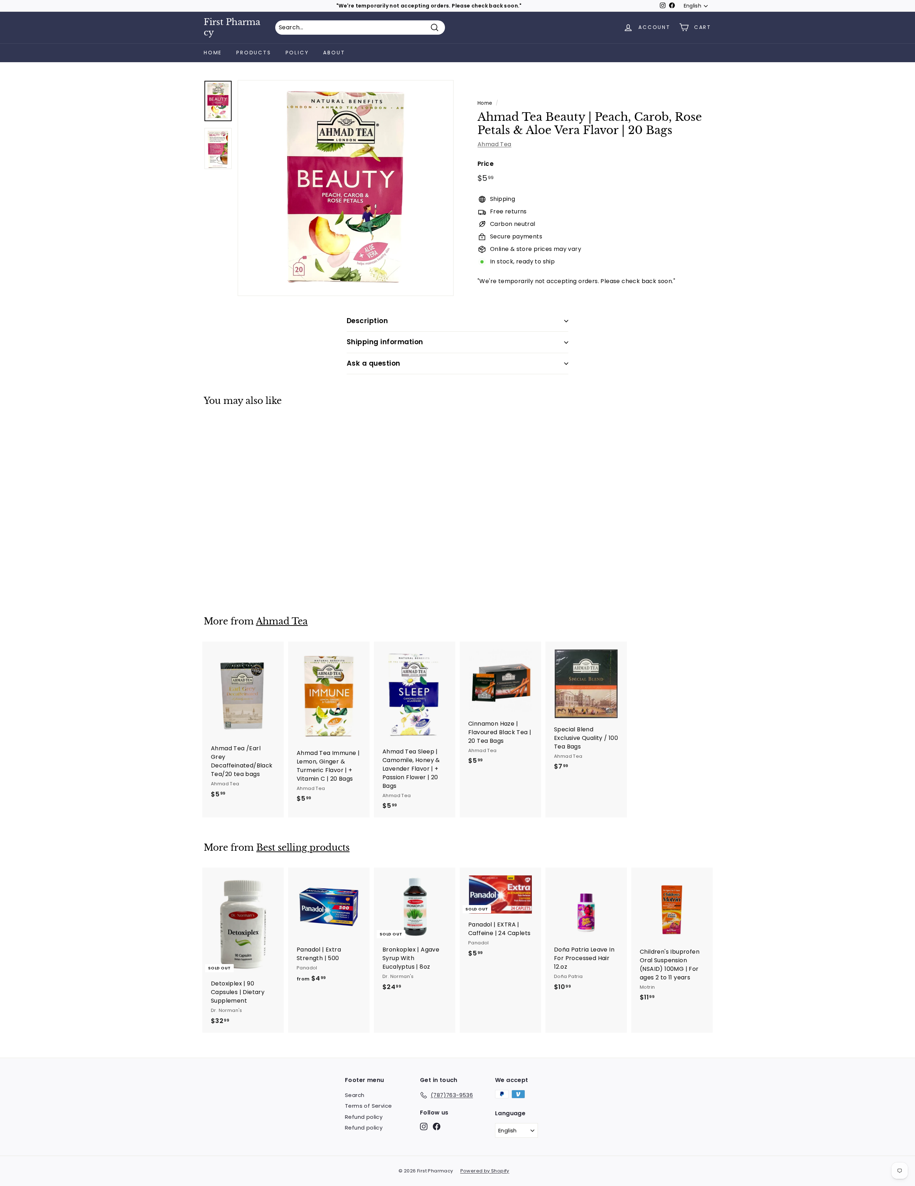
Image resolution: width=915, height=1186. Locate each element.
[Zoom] (345, 188)
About (334, 52)
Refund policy (363, 1117)
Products (253, 52)
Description (367, 321)
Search (354, 1095)
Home (213, 52)
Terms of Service (368, 1106)
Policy (297, 52)
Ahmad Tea (494, 144)
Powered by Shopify (484, 1170)
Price (486, 163)
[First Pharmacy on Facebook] (436, 1126)
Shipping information (385, 342)
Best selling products (303, 847)
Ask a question (373, 363)
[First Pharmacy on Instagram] (423, 1126)
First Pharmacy (232, 27)
